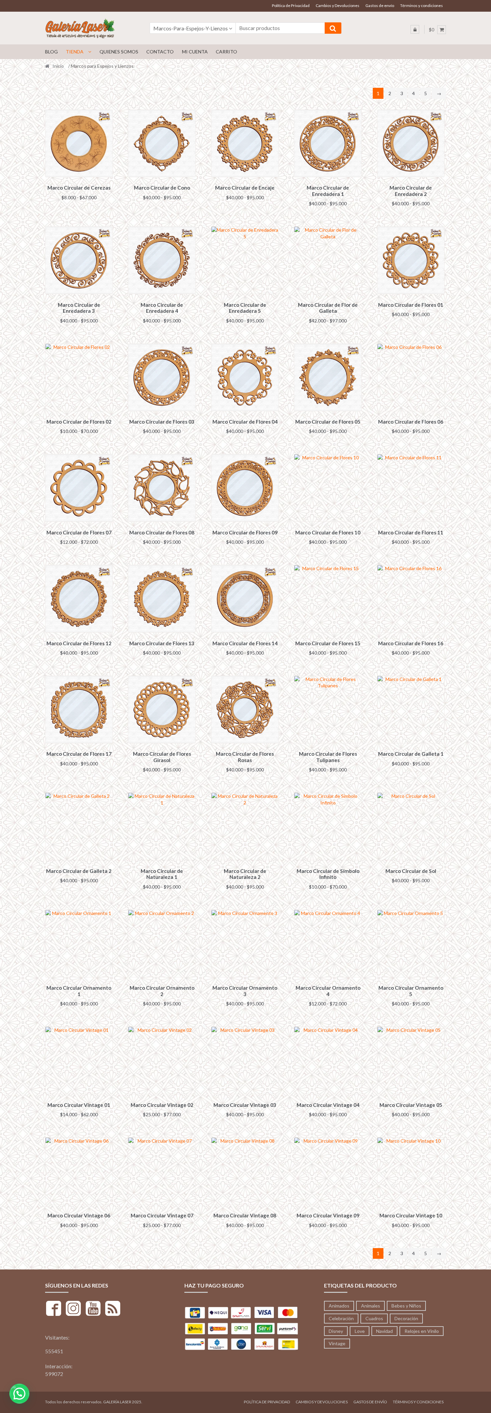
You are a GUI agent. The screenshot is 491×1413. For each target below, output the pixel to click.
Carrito (226, 51)
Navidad (384, 1331)
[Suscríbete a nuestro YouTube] (93, 1309)
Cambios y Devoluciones (337, 5)
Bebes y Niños (406, 1306)
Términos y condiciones (421, 5)
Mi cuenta (195, 51)
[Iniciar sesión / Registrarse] (415, 29)
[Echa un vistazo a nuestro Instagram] (73, 1309)
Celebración (341, 1318)
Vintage (337, 1343)
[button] (19, 1394)
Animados (339, 1306)
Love (360, 1331)
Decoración (406, 1318)
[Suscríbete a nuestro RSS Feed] (112, 1309)
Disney (336, 1331)
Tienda (75, 51)
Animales (370, 1306)
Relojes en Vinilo (421, 1331)
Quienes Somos (119, 51)
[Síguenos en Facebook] (53, 1309)
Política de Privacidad (291, 5)
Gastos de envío (379, 5)
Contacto (160, 51)
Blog (51, 51)
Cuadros (374, 1318)
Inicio (58, 66)
